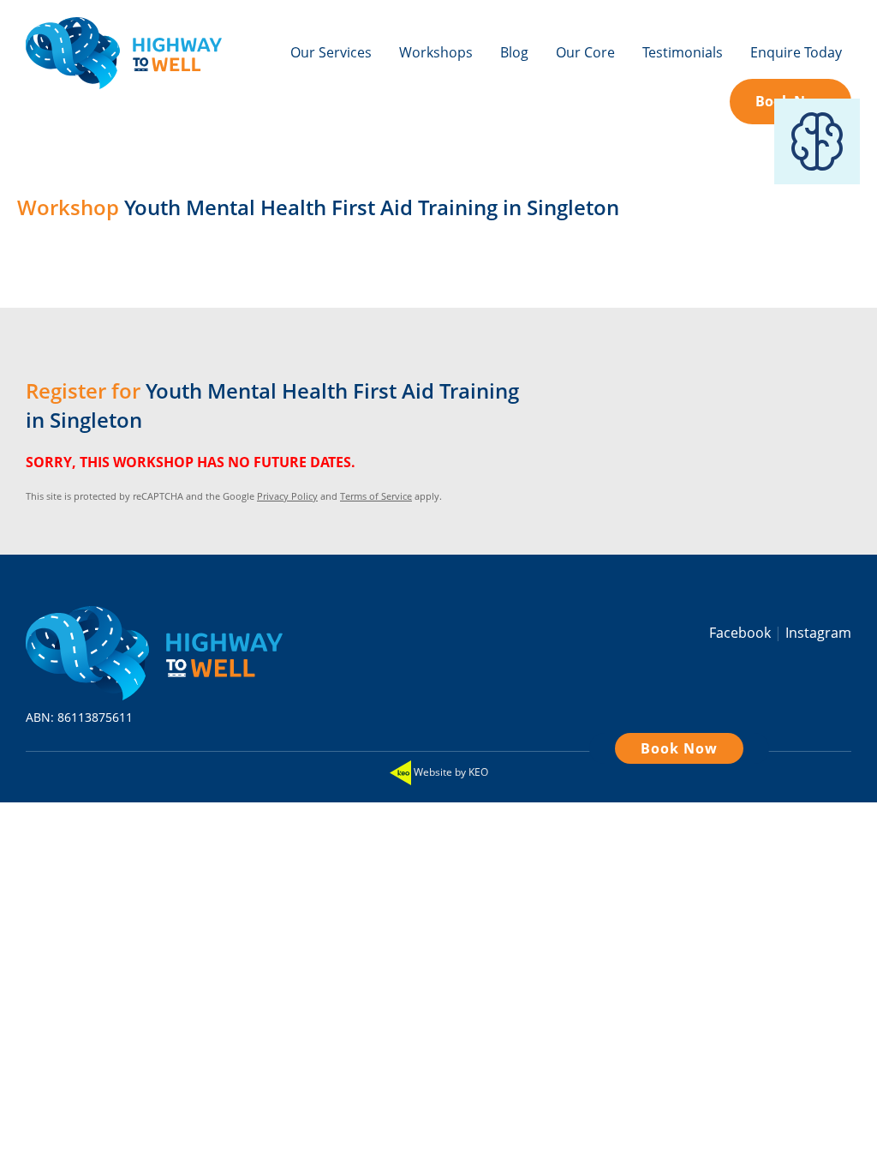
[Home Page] (124, 62)
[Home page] (154, 649)
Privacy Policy (287, 495)
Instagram (818, 632)
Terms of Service (376, 495)
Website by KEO (449, 772)
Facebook (741, 632)
